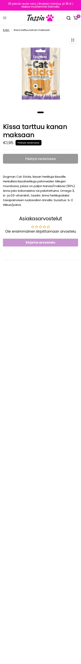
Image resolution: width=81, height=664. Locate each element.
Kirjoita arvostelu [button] (40, 242)
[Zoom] (73, 40)
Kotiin (6, 30)
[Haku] (68, 18)
